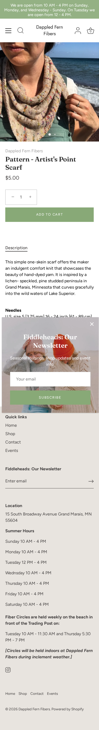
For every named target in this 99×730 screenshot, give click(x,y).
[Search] (20, 31)
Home (11, 425)
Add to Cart (49, 214)
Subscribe (50, 397)
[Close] (92, 324)
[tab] (19, 248)
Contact (13, 442)
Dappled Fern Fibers (49, 30)
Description (16, 247)
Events (11, 450)
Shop (10, 433)
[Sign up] (91, 481)
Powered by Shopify (67, 709)
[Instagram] (8, 669)
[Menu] (8, 30)
